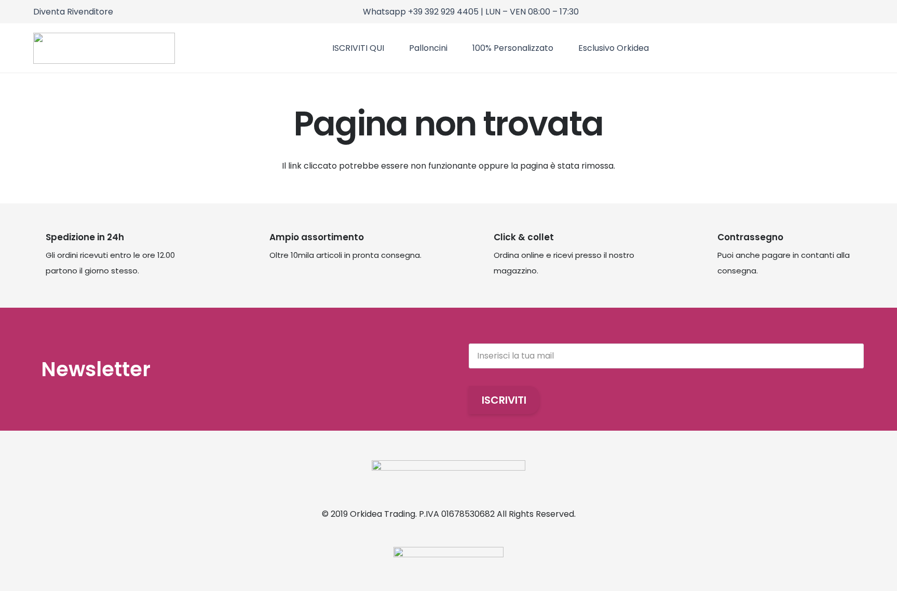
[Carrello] (829, 48)
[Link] (810, 48)
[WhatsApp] (860, 10)
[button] (857, 48)
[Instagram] (832, 11)
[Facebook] (846, 10)
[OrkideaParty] (104, 48)
